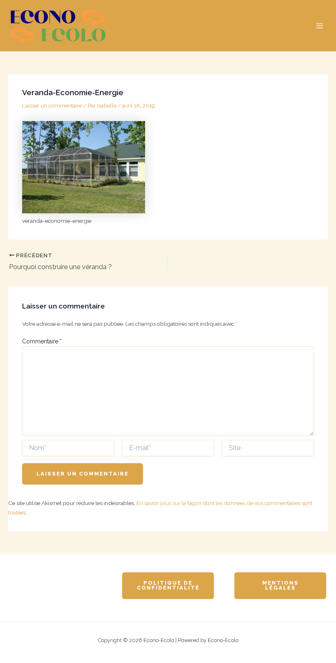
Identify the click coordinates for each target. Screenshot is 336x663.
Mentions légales (280, 585)
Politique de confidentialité (168, 585)
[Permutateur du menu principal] (319, 25)
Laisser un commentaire (52, 105)
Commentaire (42, 341)
